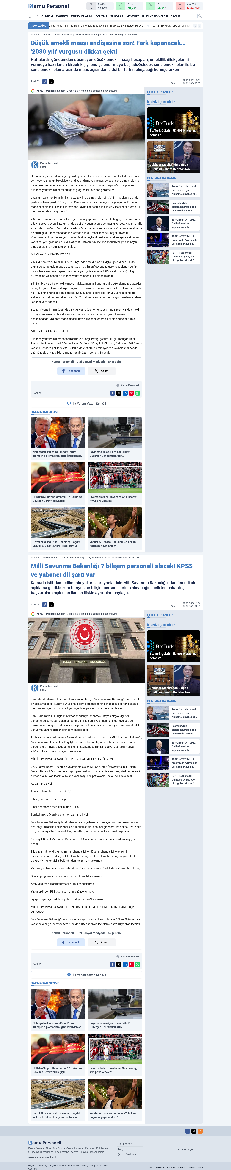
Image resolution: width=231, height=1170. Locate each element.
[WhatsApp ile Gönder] (137, 393)
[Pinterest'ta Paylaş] (131, 393)
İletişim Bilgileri (186, 1149)
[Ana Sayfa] (37, 16)
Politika (101, 16)
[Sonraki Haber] (199, 26)
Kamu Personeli (49, 165)
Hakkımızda (124, 1144)
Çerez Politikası (127, 1154)
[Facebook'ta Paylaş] (44, 81)
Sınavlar (116, 16)
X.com (104, 371)
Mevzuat (132, 16)
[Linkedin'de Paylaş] (125, 393)
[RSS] (200, 1131)
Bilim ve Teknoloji (155, 16)
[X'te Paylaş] (51, 81)
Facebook (73, 371)
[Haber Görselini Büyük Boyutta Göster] (86, 127)
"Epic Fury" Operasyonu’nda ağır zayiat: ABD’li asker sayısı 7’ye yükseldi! (95, 25)
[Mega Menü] (30, 16)
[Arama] (200, 16)
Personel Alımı (81, 16)
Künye (121, 1149)
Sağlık (175, 16)
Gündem (47, 16)
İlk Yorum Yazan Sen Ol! (89, 403)
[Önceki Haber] (195, 26)
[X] (193, 1131)
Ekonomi (62, 16)
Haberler (35, 34)
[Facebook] (187, 1131)
